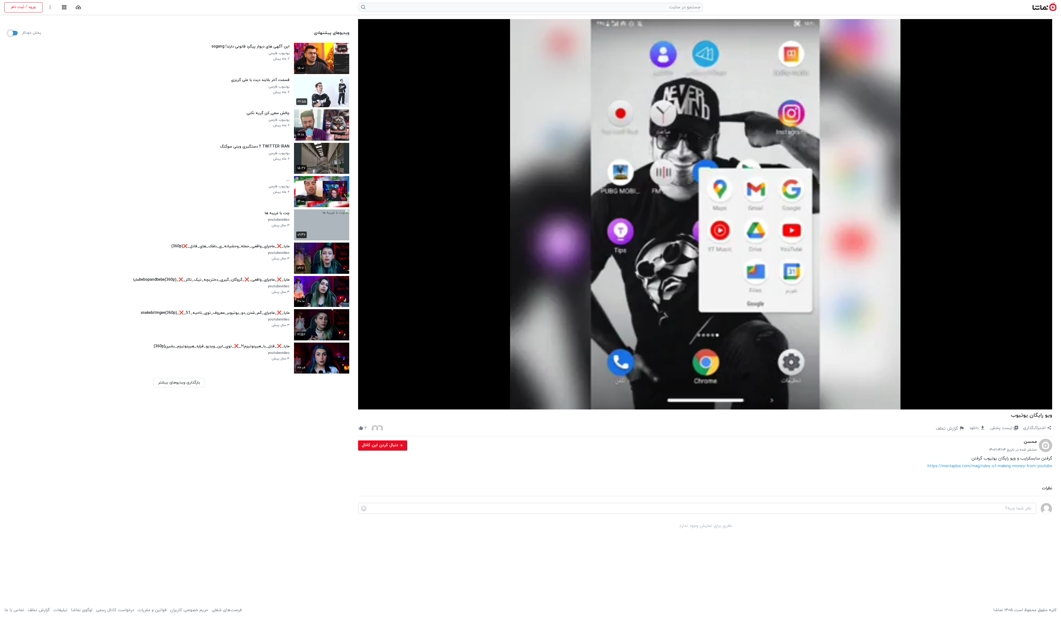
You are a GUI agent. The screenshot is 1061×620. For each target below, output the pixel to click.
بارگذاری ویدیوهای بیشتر (179, 382)
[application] (705, 214)
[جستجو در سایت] (363, 7)
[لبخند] (363, 508)
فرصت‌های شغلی (227, 610)
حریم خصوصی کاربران (189, 610)
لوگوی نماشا (81, 610)
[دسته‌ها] (64, 7)
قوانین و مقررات (152, 610)
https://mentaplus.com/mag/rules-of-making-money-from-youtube (990, 466)
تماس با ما (14, 610)
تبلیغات (60, 610)
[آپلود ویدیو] (78, 7)
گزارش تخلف (39, 610)
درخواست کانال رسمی (115, 610)
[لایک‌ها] (377, 428)
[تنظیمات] (50, 7)
